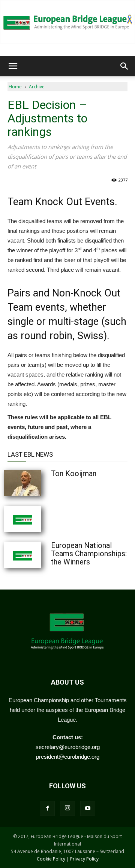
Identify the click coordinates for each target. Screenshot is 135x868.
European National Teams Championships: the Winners (89, 553)
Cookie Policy (51, 859)
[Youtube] (87, 808)
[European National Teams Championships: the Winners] (41, 555)
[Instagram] (67, 808)
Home (15, 86)
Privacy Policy (84, 859)
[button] (13, 66)
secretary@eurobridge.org (68, 747)
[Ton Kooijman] (41, 483)
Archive (37, 86)
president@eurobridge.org (67, 756)
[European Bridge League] (67, 21)
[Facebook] (47, 808)
